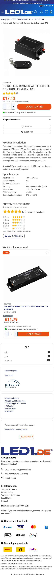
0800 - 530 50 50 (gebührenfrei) (18, 469)
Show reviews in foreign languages (19, 231)
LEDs (26, 356)
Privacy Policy (7, 492)
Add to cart (35, 334)
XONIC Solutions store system (34, 574)
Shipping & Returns (9, 489)
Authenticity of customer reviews (16, 207)
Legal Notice (6, 498)
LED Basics (9, 406)
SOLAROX (7, 304)
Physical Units (10, 409)
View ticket (9, 375)
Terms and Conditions (10, 495)
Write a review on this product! (16, 430)
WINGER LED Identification (15, 401)
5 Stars (6, 217)
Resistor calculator (12, 398)
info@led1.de (10, 478)
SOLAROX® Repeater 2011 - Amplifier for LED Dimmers (26, 308)
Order (26, 352)
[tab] (3, 140)
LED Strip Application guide (15, 403)
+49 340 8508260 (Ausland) (16, 474)
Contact (4, 501)
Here (28, 566)
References (9, 411)
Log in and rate (15, 236)
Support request (11, 371)
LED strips (26, 360)
